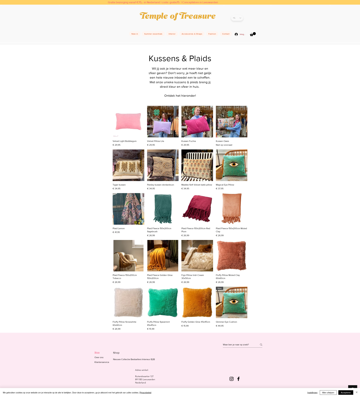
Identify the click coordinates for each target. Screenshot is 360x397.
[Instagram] (231, 379)
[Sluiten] (356, 392)
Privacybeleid (145, 392)
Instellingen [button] (312, 392)
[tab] (101, 352)
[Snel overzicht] (128, 121)
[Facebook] (238, 379)
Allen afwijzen (328, 392)
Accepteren (346, 392)
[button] (253, 34)
